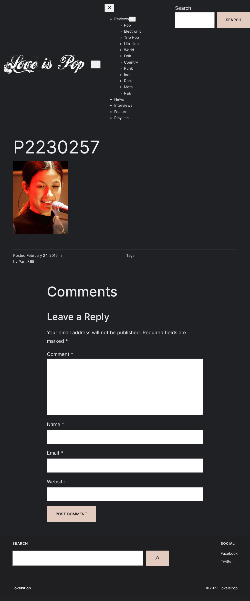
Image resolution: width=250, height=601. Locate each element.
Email (55, 453)
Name (55, 424)
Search (183, 8)
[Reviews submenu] (132, 19)
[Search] (157, 558)
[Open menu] (96, 64)
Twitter (227, 561)
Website (56, 481)
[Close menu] (109, 8)
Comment (60, 354)
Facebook (229, 553)
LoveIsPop (21, 588)
